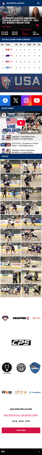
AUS (11, 56)
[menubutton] (38, 3)
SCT (11, 67)
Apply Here (21, 430)
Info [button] (3, 452)
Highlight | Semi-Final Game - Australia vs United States (24, 151)
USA (11, 61)
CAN (11, 50)
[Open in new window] (21, 83)
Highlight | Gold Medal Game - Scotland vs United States (24, 138)
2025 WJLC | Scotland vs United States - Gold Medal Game (25, 144)
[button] (10, 166)
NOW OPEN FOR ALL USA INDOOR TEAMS (21, 415)
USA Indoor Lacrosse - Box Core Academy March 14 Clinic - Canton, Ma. (22, 20)
